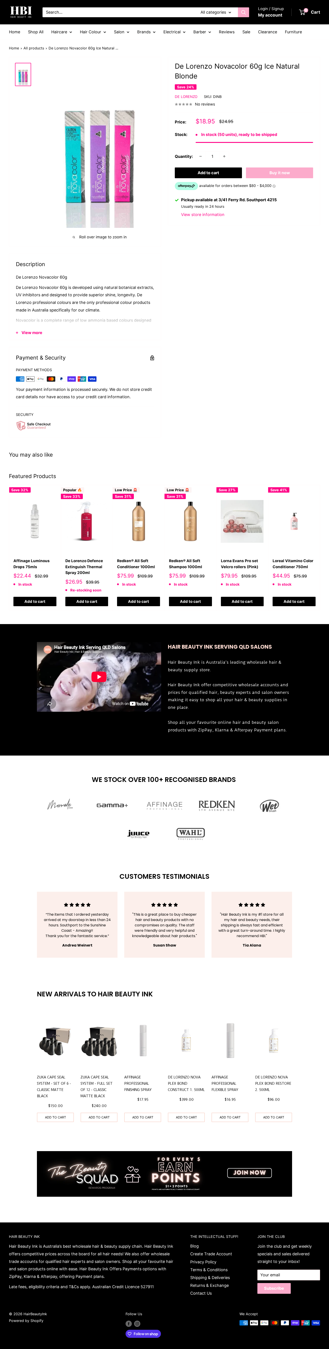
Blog (194, 1246)
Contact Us (201, 1293)
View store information (202, 214)
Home (14, 32)
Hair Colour (90, 32)
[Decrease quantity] (200, 156)
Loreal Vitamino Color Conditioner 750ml (293, 564)
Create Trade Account (211, 1254)
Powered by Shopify (26, 1320)
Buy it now (279, 172)
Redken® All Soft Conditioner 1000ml (136, 564)
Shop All (35, 32)
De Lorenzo (186, 96)
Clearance (267, 32)
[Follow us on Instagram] (137, 1323)
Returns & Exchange (209, 1285)
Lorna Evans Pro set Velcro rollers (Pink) (239, 564)
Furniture (293, 32)
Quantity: (184, 156)
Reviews (227, 32)
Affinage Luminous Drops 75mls (31, 564)
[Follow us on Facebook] (129, 1323)
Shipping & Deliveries (210, 1277)
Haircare (59, 32)
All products (34, 48)
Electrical (172, 32)
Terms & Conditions (209, 1269)
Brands (144, 32)
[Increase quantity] (224, 156)
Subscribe (274, 1288)
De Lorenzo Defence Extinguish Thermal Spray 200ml (84, 567)
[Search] (243, 12)
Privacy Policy (203, 1262)
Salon (119, 32)
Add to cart (208, 172)
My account (270, 15)
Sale (246, 32)
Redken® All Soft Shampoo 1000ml (185, 564)
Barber (199, 32)
